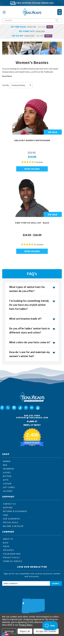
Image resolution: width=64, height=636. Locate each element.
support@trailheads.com (32, 417)
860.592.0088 (32, 415)
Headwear (8, 469)
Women (7, 461)
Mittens (7, 476)
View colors (32, 168)
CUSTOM (7, 483)
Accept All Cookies (46, 631)
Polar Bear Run (12, 554)
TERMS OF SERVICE (12, 561)
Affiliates (8, 550)
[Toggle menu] (4, 13)
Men (5, 465)
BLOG (5, 542)
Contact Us (9, 504)
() (59, 10)
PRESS (6, 546)
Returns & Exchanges (15, 511)
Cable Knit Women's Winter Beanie (32, 140)
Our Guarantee (11, 518)
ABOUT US (8, 539)
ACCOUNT (8, 491)
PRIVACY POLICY (11, 557)
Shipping (8, 507)
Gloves (7, 472)
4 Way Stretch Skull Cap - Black (32, 222)
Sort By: (5, 85)
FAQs (5, 515)
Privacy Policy (25, 624)
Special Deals (10, 522)
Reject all (25, 631)
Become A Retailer (13, 526)
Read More (7, 76)
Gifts (5, 480)
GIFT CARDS (9, 487)
